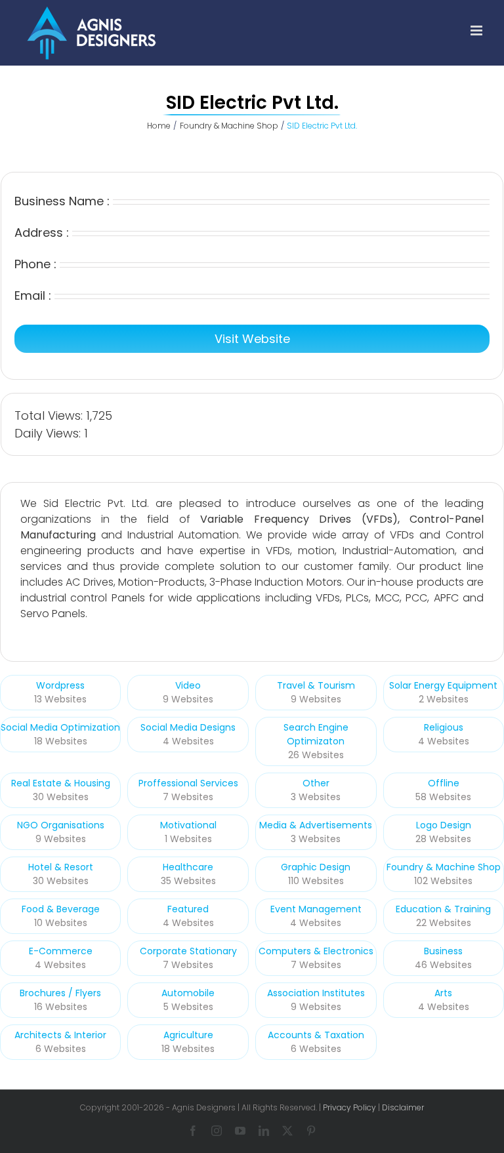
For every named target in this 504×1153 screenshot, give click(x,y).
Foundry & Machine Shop (444, 867)
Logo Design (443, 825)
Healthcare (188, 867)
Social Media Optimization (60, 727)
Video (188, 685)
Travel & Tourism (316, 685)
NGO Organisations (60, 825)
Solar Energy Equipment (443, 685)
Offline (443, 783)
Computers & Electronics (316, 951)
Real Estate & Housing (60, 783)
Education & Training (443, 909)
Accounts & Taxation (316, 1035)
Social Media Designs (188, 727)
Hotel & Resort (60, 867)
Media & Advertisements (315, 825)
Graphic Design (315, 867)
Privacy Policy (349, 1107)
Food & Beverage (61, 909)
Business (443, 951)
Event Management (316, 909)
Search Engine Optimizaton (316, 734)
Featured (188, 909)
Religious (443, 727)
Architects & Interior (60, 1035)
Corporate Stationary (188, 951)
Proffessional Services (188, 783)
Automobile (188, 993)
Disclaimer (403, 1107)
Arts (443, 993)
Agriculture (188, 1035)
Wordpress (60, 685)
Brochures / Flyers (60, 993)
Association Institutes (316, 993)
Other (316, 783)
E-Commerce (61, 951)
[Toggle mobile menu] (477, 30)
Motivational (188, 825)
